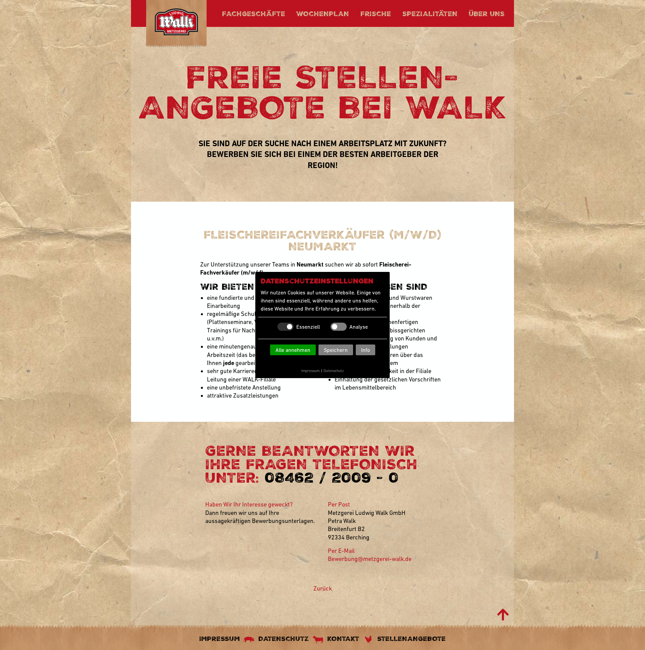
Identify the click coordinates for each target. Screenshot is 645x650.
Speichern (336, 350)
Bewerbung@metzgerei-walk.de (370, 558)
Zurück (322, 588)
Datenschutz (334, 371)
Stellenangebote (411, 639)
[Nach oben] (503, 615)
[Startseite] (176, 23)
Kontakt (343, 639)
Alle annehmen (292, 350)
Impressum (310, 371)
